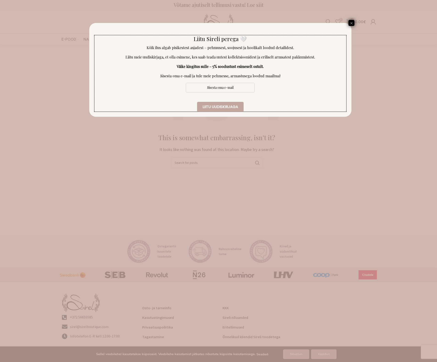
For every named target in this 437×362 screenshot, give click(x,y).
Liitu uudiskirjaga (220, 106)
